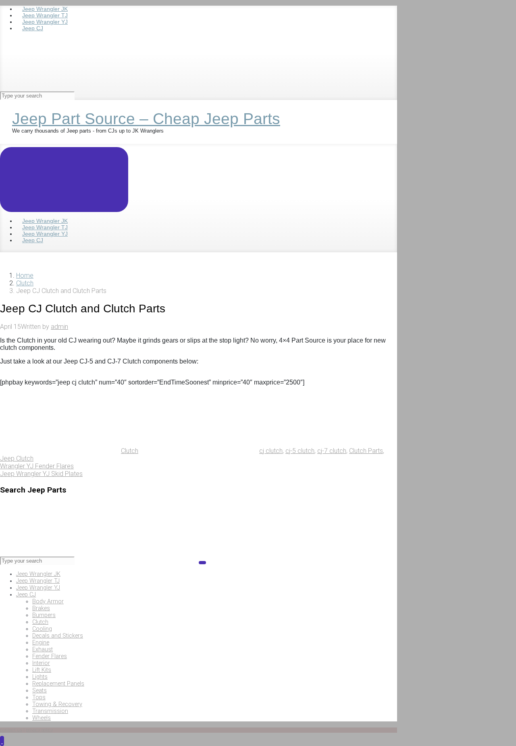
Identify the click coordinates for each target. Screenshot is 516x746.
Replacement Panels (58, 683)
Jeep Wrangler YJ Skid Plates (41, 474)
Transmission (50, 711)
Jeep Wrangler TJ (38, 581)
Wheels (41, 718)
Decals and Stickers (57, 635)
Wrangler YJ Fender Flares (37, 466)
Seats (39, 690)
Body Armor (48, 601)
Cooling (42, 628)
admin (59, 326)
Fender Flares (49, 656)
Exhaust (42, 649)
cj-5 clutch (299, 451)
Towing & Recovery (57, 704)
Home (24, 275)
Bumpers (44, 615)
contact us (11, 730)
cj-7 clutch (331, 451)
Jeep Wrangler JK (38, 574)
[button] (2, 741)
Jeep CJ (26, 594)
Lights (40, 676)
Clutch (24, 283)
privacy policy (39, 730)
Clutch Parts (366, 451)
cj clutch (271, 451)
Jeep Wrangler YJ (38, 587)
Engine (40, 642)
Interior (41, 663)
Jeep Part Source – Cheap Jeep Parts (146, 118)
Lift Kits (41, 670)
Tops (39, 697)
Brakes (41, 608)
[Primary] (64, 179)
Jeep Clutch (16, 458)
